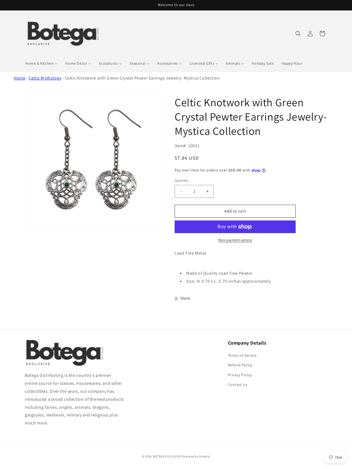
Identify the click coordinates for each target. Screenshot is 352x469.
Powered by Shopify (196, 456)
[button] (298, 34)
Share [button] (185, 298)
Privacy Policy (240, 374)
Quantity (181, 180)
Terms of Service (242, 355)
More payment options (235, 240)
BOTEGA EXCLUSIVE (167, 456)
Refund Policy (240, 364)
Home (19, 78)
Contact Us (238, 384)
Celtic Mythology (45, 78)
